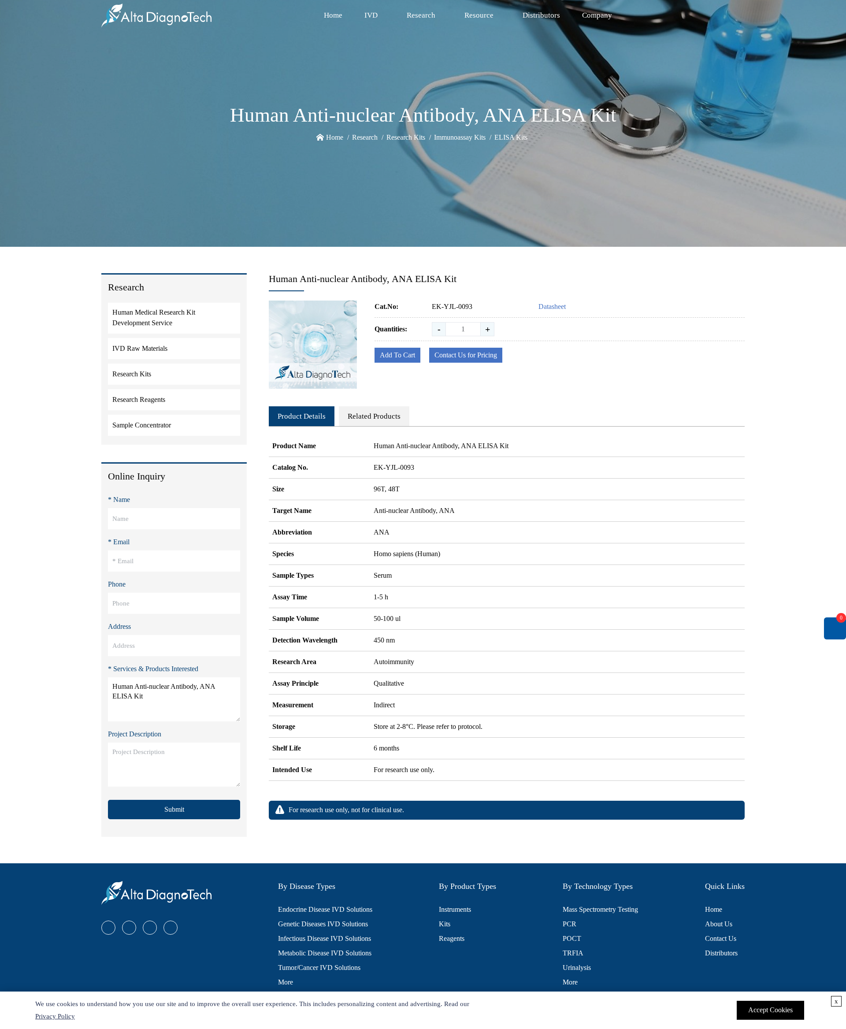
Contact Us (720, 938)
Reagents (451, 938)
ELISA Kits (510, 137)
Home (333, 15)
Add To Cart (397, 355)
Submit (174, 809)
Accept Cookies (770, 1010)
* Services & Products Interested (153, 668)
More (285, 982)
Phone (117, 584)
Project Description (134, 734)
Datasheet (552, 306)
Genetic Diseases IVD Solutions (323, 924)
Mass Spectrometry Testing (600, 909)
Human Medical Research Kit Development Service (153, 317)
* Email (119, 542)
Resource (479, 15)
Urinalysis (577, 967)
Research (421, 15)
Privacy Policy (55, 1016)
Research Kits (405, 137)
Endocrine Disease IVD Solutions (325, 909)
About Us (718, 924)
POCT (572, 938)
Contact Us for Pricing (465, 355)
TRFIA (573, 953)
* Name (119, 499)
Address (119, 626)
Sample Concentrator (141, 425)
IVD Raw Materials (139, 348)
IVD (371, 15)
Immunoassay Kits (460, 137)
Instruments (455, 909)
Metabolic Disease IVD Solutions (324, 953)
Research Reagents (138, 399)
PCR (569, 924)
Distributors (541, 15)
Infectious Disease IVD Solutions (324, 938)
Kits (444, 924)
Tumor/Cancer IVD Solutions (319, 967)
